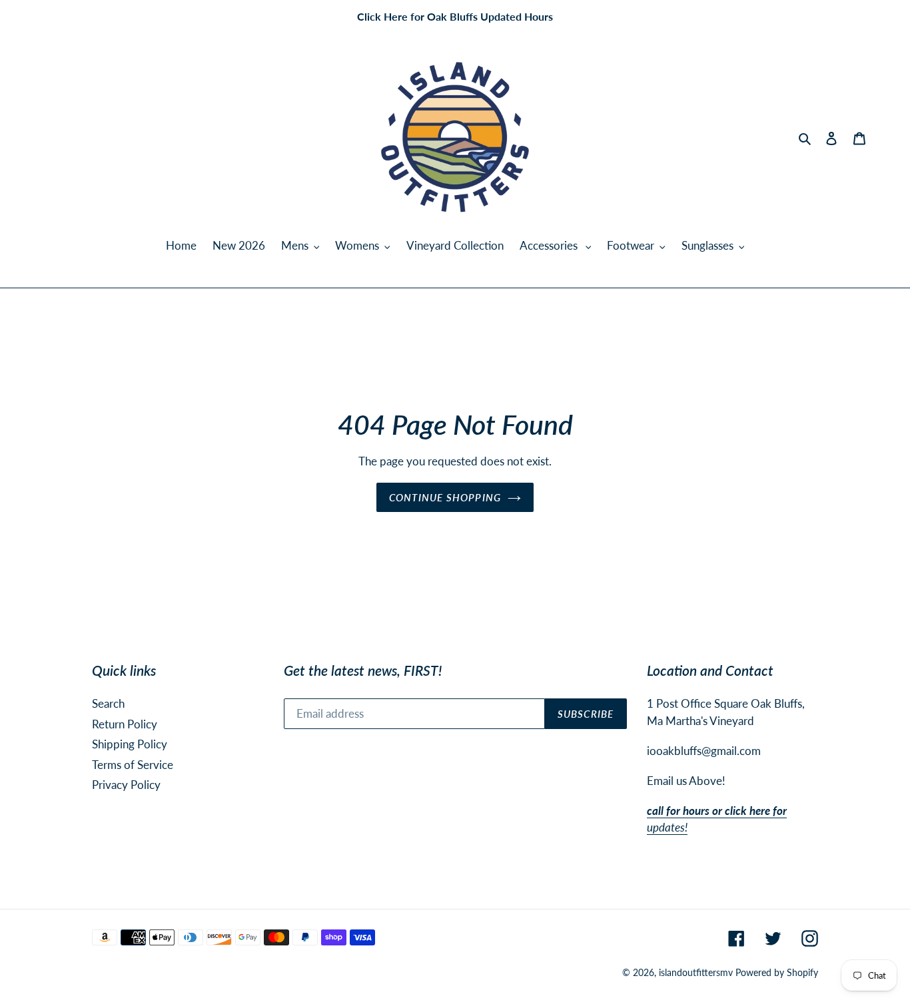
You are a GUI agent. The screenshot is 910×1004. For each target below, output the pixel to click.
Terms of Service (132, 765)
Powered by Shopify (776, 972)
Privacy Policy (126, 785)
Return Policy (124, 724)
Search (108, 703)
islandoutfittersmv (696, 972)
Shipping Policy (129, 744)
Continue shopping (445, 497)
